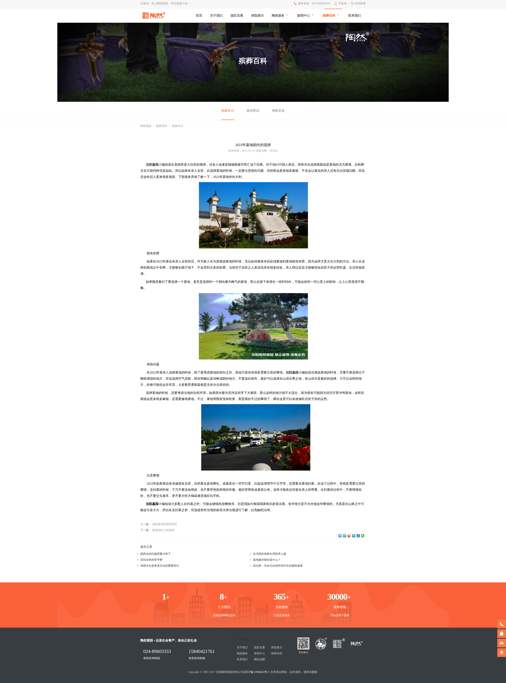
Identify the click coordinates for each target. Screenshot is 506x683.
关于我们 (216, 15)
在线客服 (360, 3)
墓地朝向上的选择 (163, 530)
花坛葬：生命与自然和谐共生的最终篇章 (278, 565)
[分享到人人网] (358, 535)
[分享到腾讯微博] (353, 535)
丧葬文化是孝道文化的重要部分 (159, 565)
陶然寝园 (145, 126)
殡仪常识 (253, 110)
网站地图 (259, 659)
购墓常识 (227, 110)
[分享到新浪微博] (349, 535)
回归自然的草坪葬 (151, 559)
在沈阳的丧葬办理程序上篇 (269, 553)
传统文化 (278, 110)
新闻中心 (303, 15)
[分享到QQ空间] (344, 535)
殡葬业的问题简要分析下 (155, 553)
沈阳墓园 (152, 164)
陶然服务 (278, 15)
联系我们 (354, 15)
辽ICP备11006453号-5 (257, 672)
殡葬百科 (329, 15)
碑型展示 (257, 15)
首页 (199, 15)
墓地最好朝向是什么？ (267, 559)
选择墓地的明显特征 (164, 524)
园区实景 (237, 15)
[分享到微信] (362, 535)
